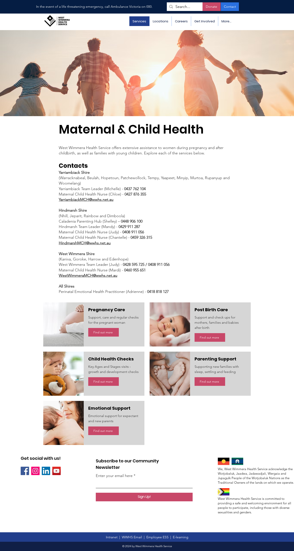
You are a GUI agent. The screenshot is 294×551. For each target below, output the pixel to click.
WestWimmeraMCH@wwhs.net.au (88, 275)
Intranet (112, 537)
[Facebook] (25, 471)
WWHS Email (132, 537)
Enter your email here (114, 476)
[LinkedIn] (46, 471)
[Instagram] (35, 471)
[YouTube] (56, 471)
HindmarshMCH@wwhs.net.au (85, 243)
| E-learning (179, 537)
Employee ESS (158, 537)
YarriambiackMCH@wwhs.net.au (86, 199)
